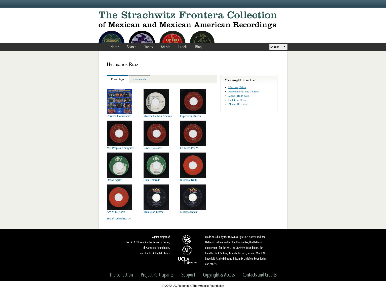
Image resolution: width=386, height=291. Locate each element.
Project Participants (157, 274)
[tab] (118, 79)
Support (188, 274)
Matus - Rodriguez (238, 95)
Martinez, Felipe (237, 87)
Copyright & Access (219, 274)
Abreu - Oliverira (237, 104)
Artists (165, 46)
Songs (148, 46)
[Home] (193, 20)
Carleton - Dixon (237, 100)
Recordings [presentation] (117, 79)
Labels (182, 46)
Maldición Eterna (153, 212)
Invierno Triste (188, 180)
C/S (187, 239)
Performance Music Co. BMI (243, 91)
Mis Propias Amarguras (120, 148)
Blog (198, 46)
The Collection (121, 274)
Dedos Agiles (114, 180)
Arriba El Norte (116, 212)
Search (131, 46)
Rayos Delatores (153, 148)
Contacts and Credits (260, 274)
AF (187, 250)
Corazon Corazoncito (119, 116)
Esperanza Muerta (190, 116)
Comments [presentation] (139, 79)
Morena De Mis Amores (158, 116)
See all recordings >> (119, 218)
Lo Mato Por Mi (189, 148)
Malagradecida (188, 212)
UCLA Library (187, 261)
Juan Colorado (152, 180)
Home (115, 46)
